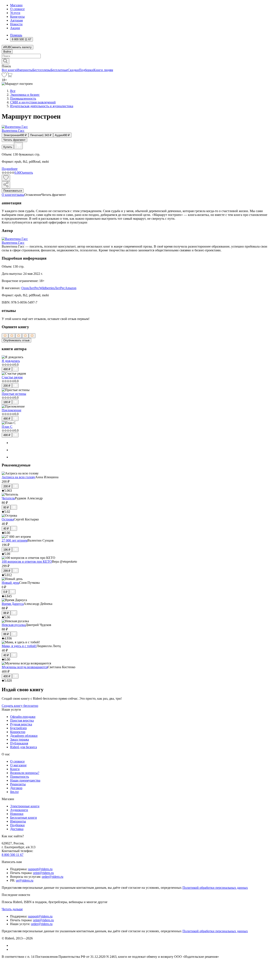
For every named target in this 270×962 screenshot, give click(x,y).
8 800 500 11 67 (12, 854)
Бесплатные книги (23, 817)
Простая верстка (22, 720)
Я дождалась (11, 361)
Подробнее (10, 169)
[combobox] (135, 56)
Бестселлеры (41, 70)
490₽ (6, 369)
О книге (8, 194)
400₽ (6, 676)
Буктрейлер (18, 728)
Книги (15, 769)
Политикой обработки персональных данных (215, 887)
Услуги (15, 13)
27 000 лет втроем (14, 540)
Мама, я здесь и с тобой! (19, 646)
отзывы (19, 194)
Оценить (26, 172)
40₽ (6, 528)
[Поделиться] (6, 184)
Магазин (16, 5)
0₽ (5, 591)
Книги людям (103, 70)
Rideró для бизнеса (23, 747)
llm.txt (14, 792)
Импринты (24, 70)
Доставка (16, 829)
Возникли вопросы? (24, 773)
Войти (7, 51)
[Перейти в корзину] (9, 76)
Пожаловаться (12, 190)
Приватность (19, 776)
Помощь (16, 35)
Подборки (86, 70)
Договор (16, 788)
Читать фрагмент (14, 139)
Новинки (16, 814)
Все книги (9, 70)
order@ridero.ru (52, 876)
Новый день (10, 582)
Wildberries (46, 288)
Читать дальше (12, 909)
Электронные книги (24, 806)
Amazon (70, 288)
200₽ (6, 385)
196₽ (6, 549)
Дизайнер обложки (24, 735)
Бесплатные (59, 70)
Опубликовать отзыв (16, 340)
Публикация (19, 743)
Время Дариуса (13, 604)
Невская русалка (14, 625)
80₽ (6, 507)
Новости (16, 24)
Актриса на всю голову (18, 477)
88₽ (6, 613)
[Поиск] (5, 61)
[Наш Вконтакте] (12, 945)
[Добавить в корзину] (18, 145)
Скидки (73, 70)
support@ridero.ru (40, 869)
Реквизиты (18, 784)
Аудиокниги (19, 810)
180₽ (6, 402)
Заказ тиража (19, 739)
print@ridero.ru (43, 873)
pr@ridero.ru (24, 880)
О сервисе (17, 9)
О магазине (18, 765)
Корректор (17, 732)
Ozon (25, 288)
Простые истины (14, 394)
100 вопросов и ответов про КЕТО (27, 561)
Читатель (8, 498)
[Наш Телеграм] (12, 949)
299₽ (6, 570)
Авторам (16, 20)
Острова (8, 519)
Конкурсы (17, 16)
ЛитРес (34, 288)
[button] (135, 61)
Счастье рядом (12, 377)
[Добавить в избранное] (6, 178)
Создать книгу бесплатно (20, 705)
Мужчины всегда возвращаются (25, 667)
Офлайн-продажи (22, 716)
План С (7, 426)
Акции (15, 28)
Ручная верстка (21, 724)
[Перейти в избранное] (4, 76)
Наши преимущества (25, 780)
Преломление (11, 410)
